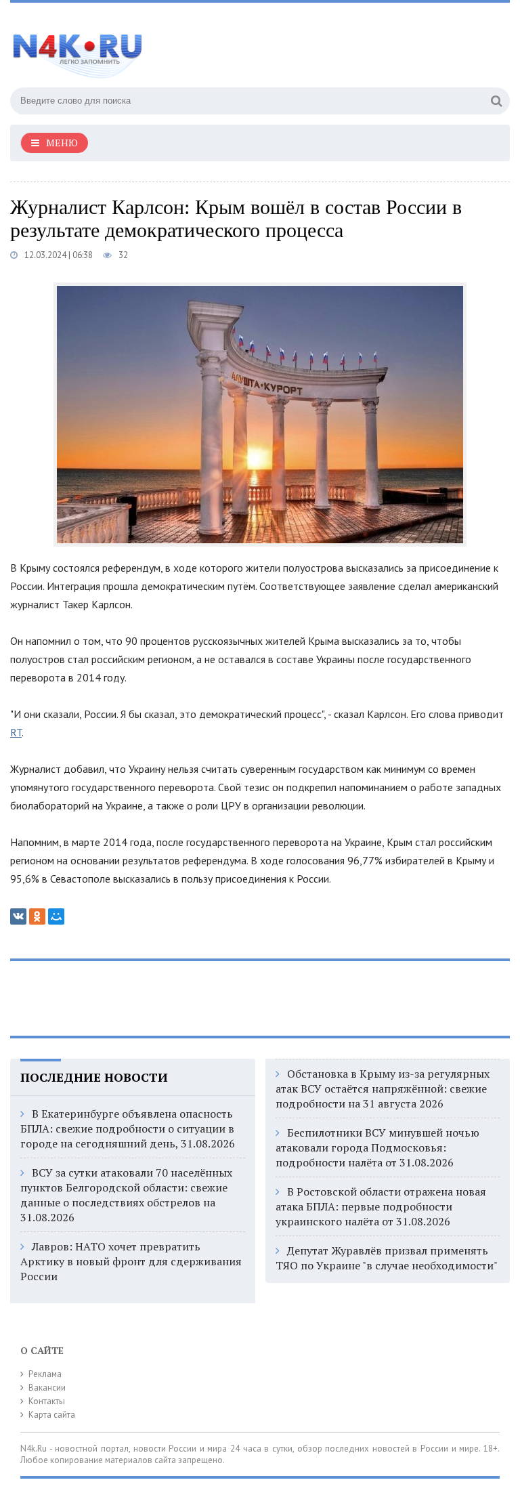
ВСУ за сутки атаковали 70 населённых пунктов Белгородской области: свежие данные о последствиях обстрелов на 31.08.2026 (126, 1195)
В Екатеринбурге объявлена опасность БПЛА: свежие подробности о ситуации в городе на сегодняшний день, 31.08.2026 (127, 1128)
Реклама (45, 1374)
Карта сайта (51, 1414)
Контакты (46, 1401)
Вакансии (47, 1387)
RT (16, 732)
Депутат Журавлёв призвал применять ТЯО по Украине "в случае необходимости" (387, 1258)
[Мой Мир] (56, 916)
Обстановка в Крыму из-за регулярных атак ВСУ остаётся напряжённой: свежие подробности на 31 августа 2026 (383, 1088)
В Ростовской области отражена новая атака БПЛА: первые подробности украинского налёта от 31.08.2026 (381, 1206)
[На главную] (145, 47)
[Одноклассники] (37, 916)
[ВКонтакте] (18, 916)
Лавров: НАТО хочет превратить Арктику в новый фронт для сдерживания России (131, 1261)
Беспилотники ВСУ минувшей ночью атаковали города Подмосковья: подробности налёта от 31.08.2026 (377, 1147)
